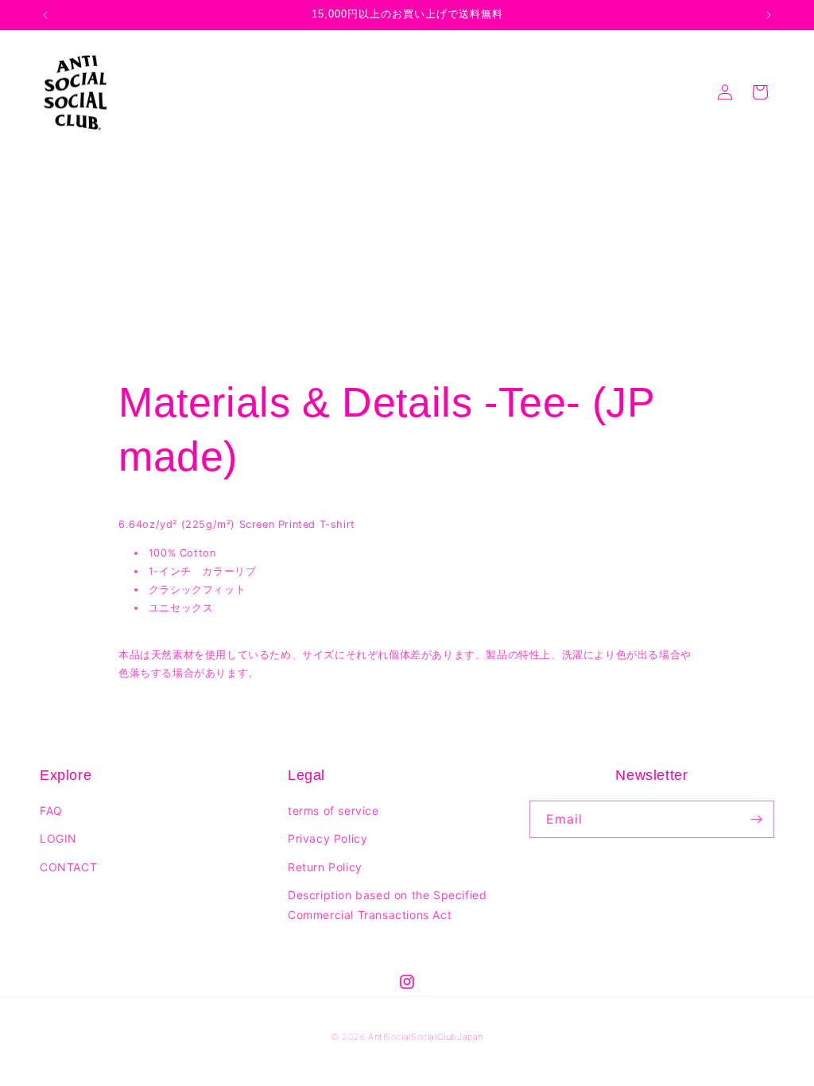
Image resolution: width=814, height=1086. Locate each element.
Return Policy (325, 867)
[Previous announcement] (45, 15)
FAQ (51, 810)
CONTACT (68, 867)
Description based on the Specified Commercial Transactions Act (387, 904)
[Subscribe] (755, 819)
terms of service (333, 810)
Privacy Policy (327, 838)
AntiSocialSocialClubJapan (425, 1036)
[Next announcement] (768, 15)
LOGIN (58, 838)
